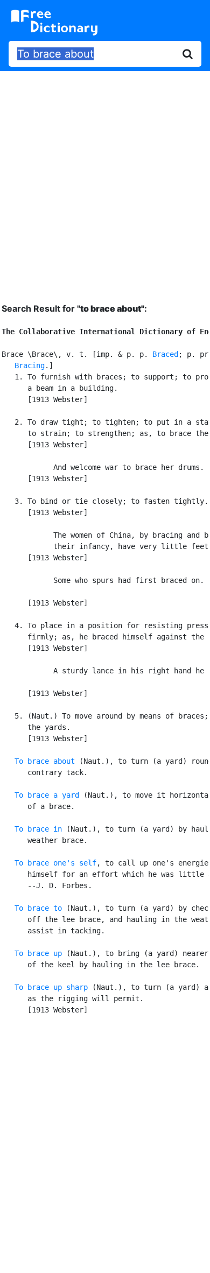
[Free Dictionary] (54, 22)
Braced (165, 354)
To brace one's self (55, 863)
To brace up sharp (51, 987)
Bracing (30, 365)
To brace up (38, 953)
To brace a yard (47, 795)
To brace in (38, 829)
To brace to (38, 908)
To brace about (45, 761)
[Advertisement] (105, 179)
